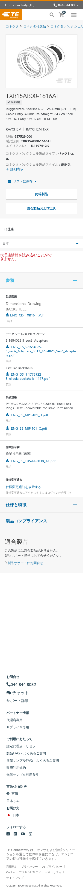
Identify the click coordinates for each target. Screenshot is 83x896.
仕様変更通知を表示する (23, 487)
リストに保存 (22, 181)
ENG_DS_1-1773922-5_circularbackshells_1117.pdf (28, 376)
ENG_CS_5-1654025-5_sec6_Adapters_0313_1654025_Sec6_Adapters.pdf (41, 351)
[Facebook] (8, 834)
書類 (10, 280)
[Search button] (52, 14)
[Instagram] (30, 834)
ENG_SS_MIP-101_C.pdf (29, 428)
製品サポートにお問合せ (25, 563)
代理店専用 (14, 720)
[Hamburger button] (74, 14)
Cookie (10, 872)
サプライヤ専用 (17, 727)
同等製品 (41, 194)
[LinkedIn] (15, 834)
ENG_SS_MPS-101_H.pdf (29, 415)
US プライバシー (52, 866)
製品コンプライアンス (26, 520)
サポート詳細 (17, 700)
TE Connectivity (11, 14)
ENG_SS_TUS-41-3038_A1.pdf (33, 461)
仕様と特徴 (16, 504)
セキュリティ (53, 872)
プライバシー (29, 866)
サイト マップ (15, 877)
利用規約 (11, 866)
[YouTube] (23, 834)
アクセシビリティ (30, 872)
